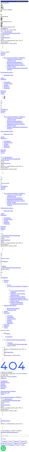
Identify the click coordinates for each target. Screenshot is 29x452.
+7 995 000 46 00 (7, 31)
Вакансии (6, 86)
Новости (3, 92)
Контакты (3, 91)
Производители (8, 83)
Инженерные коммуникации (15, 63)
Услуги (3, 55)
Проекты (3, 53)
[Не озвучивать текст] (1, 25)
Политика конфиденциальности (9, 432)
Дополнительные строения (8, 391)
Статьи (3, 93)
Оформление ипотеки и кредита (16, 65)
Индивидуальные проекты (14, 62)
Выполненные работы (7, 72)
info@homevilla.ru (5, 37)
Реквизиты (7, 88)
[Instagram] (4, 96)
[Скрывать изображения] (1, 20)
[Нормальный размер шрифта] (2, 6)
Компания (3, 79)
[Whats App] (4, 98)
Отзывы (6, 85)
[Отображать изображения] (1, 18)
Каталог (3, 388)
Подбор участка (11, 66)
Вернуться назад (5, 376)
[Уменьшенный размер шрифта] (1, 4)
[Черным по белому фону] (1, 11)
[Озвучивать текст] (2, 23)
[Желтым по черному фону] (1, 13)
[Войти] (1, 103)
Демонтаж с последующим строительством (14, 59)
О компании (7, 82)
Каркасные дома (8, 75)
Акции (2, 78)
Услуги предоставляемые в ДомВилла (14, 57)
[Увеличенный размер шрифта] (2, 8)
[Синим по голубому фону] (1, 15)
